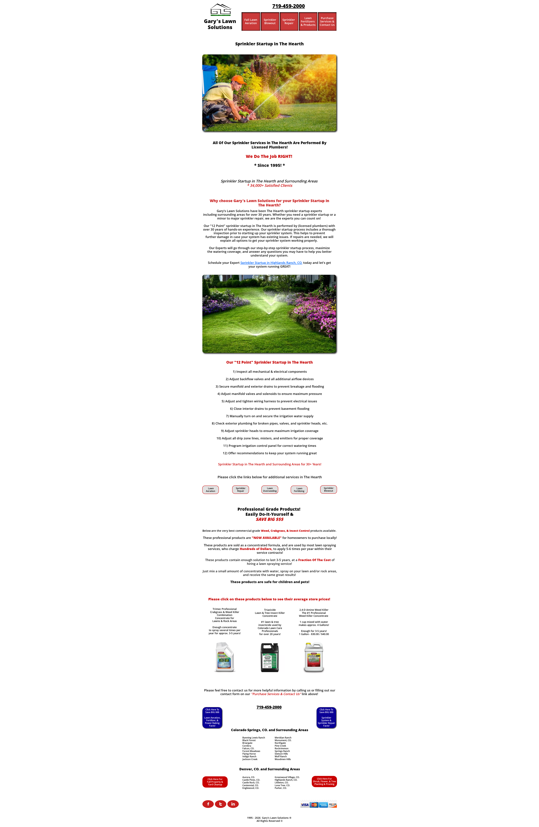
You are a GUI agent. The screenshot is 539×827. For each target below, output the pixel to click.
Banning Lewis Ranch (253, 737)
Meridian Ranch (283, 737)
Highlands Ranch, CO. (286, 779)
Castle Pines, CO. (251, 779)
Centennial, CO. (250, 785)
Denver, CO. (249, 769)
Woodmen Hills (283, 759)
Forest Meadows (251, 751)
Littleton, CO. (282, 782)
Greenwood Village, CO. (287, 777)
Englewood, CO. (250, 788)
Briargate (247, 742)
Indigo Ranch (249, 756)
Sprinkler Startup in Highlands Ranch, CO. (271, 262)
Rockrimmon (281, 748)
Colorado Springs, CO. (249, 730)
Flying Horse (249, 753)
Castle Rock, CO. (251, 782)
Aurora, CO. (248, 777)
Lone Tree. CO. (282, 785)
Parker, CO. (281, 788)
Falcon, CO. (248, 748)
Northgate (280, 742)
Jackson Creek (249, 759)
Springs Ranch (282, 751)
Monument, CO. (283, 740)
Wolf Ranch (281, 756)
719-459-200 (287, 6)
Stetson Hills (281, 753)
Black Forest (249, 740)
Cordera (246, 745)
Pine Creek (280, 745)
